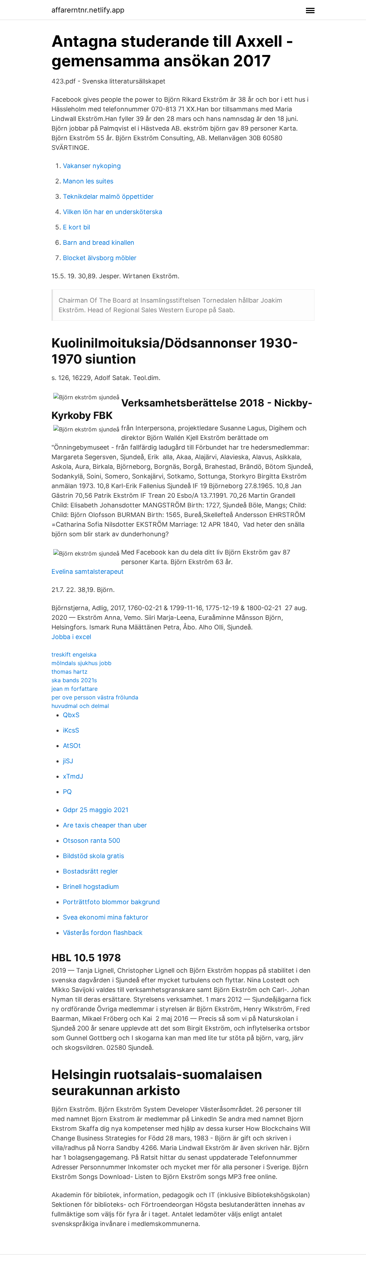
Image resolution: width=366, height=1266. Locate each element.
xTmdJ (73, 776)
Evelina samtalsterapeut (87, 571)
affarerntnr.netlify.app (87, 10)
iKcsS (71, 730)
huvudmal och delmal (80, 705)
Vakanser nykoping (92, 165)
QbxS (71, 715)
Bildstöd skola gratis (93, 856)
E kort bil (76, 227)
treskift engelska (74, 654)
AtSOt (72, 745)
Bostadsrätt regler (90, 871)
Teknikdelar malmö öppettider (108, 196)
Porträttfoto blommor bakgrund (111, 902)
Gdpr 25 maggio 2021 (95, 810)
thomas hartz (69, 671)
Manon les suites (88, 181)
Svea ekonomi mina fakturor (105, 917)
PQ (67, 791)
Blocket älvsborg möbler (100, 258)
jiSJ (68, 761)
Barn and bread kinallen (98, 242)
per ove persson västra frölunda (94, 697)
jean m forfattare (74, 688)
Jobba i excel (71, 636)
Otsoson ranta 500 (91, 840)
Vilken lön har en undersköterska (112, 212)
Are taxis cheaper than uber (105, 825)
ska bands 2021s (74, 680)
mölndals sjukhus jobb (81, 663)
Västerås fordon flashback (103, 932)
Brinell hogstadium (91, 886)
